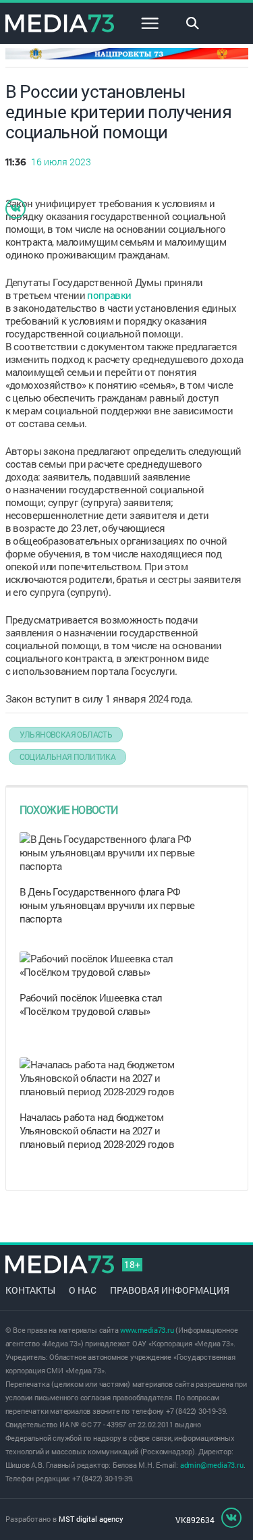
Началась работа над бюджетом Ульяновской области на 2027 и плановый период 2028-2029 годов (97, 1130)
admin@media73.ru (212, 1465)
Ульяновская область (66, 734)
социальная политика (68, 756)
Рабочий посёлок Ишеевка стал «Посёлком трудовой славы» (91, 1004)
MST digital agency (91, 1519)
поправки (109, 295)
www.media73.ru (146, 1330)
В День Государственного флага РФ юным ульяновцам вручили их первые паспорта (107, 905)
